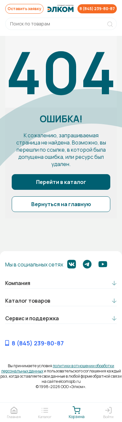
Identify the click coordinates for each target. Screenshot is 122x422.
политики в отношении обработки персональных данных (58, 368)
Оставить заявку (24, 8)
